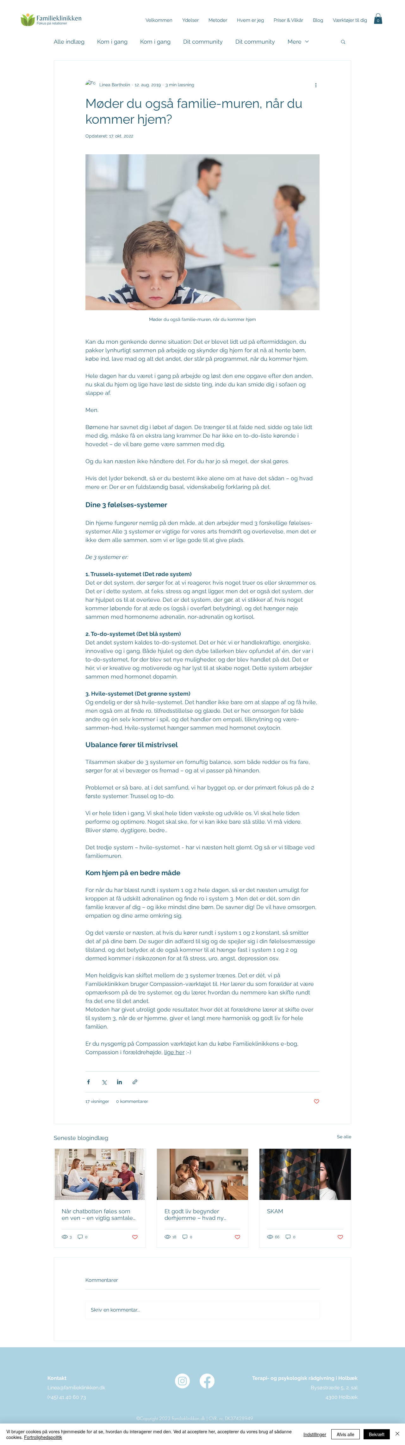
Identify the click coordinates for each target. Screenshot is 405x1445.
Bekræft (376, 1434)
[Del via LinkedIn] (119, 1082)
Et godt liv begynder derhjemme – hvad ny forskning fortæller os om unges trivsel (199, 1214)
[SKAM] (305, 1174)
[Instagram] (182, 1381)
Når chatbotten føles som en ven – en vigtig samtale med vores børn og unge (97, 1214)
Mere (295, 41)
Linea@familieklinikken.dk (76, 1388)
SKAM (275, 1211)
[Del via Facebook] (88, 1082)
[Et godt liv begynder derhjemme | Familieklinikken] (202, 1174)
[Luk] (397, 1434)
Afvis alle (345, 1434)
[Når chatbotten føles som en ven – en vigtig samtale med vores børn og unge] (100, 1174)
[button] (288, 20)
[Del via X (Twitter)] (104, 1082)
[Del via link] (135, 1082)
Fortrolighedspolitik (43, 1437)
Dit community (203, 41)
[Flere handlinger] (316, 85)
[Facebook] (207, 1381)
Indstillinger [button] (314, 1434)
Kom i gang (112, 41)
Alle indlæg (69, 41)
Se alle (344, 1136)
